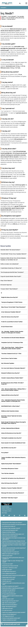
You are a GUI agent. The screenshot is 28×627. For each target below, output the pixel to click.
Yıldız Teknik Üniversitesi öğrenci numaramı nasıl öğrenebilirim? (13, 538)
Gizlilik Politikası (5, 507)
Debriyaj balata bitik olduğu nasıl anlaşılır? (12, 522)
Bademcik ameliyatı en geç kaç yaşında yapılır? (13, 588)
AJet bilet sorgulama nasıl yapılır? (10, 586)
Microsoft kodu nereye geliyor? (9, 604)
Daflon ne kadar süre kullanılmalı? (10, 264)
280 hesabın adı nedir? (7, 608)
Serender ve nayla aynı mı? (8, 592)
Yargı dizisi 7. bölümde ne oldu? (9, 567)
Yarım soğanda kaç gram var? (9, 573)
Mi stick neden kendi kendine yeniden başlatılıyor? (14, 548)
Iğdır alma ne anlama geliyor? (9, 602)
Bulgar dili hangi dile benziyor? (9, 606)
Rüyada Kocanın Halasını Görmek (10, 565)
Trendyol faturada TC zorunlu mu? (10, 551)
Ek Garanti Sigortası (6, 284)
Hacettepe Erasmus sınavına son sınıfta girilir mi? (14, 575)
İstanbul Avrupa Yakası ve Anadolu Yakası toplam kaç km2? (13, 545)
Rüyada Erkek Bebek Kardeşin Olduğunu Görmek (13, 541)
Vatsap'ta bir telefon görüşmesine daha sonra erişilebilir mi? (13, 558)
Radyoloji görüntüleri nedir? (9, 577)
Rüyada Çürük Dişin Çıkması (8, 532)
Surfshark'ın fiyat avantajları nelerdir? (11, 528)
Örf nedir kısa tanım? (7, 610)
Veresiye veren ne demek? (8, 579)
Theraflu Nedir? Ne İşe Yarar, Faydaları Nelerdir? (13, 254)
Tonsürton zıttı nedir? (7, 563)
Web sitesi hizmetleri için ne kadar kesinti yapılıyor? (14, 543)
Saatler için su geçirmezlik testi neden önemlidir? (13, 612)
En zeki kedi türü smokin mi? (8, 526)
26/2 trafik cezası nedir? (8, 598)
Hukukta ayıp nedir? (7, 581)
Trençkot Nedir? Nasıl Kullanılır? (9, 289)
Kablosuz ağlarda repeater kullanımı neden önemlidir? (12, 596)
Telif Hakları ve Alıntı (6, 510)
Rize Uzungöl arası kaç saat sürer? (10, 600)
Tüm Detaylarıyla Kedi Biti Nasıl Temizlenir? (12, 272)
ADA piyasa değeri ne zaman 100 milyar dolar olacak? (12, 561)
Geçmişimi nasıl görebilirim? (9, 590)
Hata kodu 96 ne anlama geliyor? (10, 536)
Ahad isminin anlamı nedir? (8, 550)
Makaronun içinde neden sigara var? (10, 553)
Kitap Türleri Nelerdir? (6, 280)
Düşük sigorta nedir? (7, 569)
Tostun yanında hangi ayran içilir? (10, 530)
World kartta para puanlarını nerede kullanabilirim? (14, 524)
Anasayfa (3, 7)
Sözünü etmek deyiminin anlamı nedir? (11, 618)
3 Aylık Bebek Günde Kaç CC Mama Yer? (11, 268)
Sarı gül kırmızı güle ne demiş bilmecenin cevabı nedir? (13, 583)
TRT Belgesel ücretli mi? (8, 616)
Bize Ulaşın (4, 512)
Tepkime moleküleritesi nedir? (9, 620)
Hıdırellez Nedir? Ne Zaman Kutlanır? (10, 249)
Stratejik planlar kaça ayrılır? (9, 571)
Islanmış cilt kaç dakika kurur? (9, 614)
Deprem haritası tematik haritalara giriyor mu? (13, 534)
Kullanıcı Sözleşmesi (6, 509)
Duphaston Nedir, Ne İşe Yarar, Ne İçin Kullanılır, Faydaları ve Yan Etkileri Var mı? (13, 258)
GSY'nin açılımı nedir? (7, 555)
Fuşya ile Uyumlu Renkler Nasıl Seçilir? (11, 276)
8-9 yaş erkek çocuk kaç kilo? (9, 593)
